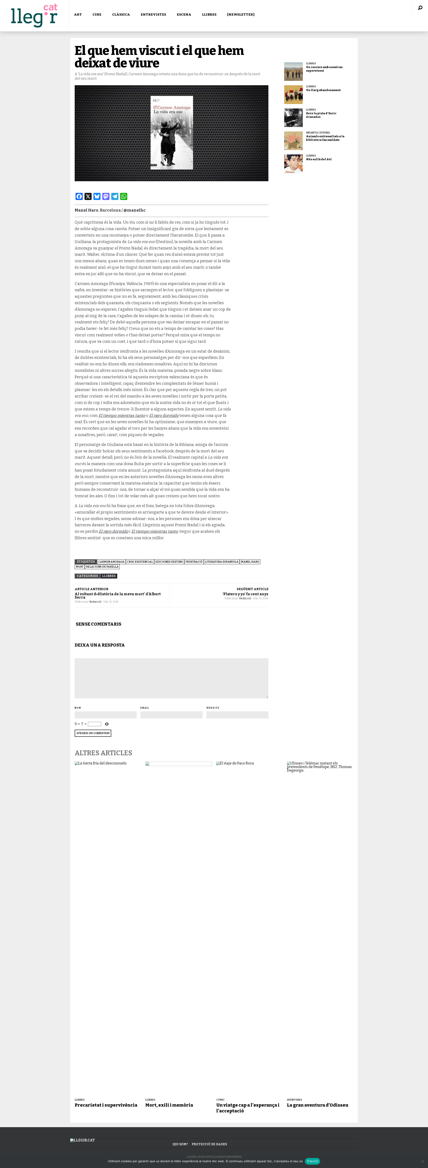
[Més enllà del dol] (293, 163)
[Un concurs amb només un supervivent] (293, 71)
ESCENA (184, 14)
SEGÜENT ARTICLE (252, 589)
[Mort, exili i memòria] (178, 929)
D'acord (312, 1161)
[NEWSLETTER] (241, 14)
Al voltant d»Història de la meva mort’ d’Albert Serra (118, 596)
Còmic (220, 1099)
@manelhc (134, 210)
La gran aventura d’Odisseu (317, 1105)
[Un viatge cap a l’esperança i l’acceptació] (249, 929)
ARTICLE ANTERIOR (91, 589)
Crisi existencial (140, 561)
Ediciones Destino (169, 561)
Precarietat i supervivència (106, 1105)
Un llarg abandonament (323, 90)
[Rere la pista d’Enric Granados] (293, 117)
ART (78, 14)
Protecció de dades (209, 1144)
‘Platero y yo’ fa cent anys (245, 594)
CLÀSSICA (121, 14)
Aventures (294, 1099)
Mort (80, 566)
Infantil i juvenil (318, 132)
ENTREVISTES (153, 14)
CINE (97, 14)
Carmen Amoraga (111, 561)
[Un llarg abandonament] (293, 94)
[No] (422, 1161)
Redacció (95, 601)
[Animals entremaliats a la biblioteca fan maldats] (293, 140)
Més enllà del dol (319, 159)
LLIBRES (209, 14)
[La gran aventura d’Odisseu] (320, 929)
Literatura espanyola (222, 561)
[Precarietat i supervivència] (108, 929)
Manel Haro (86, 210)
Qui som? (180, 1144)
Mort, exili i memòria (169, 1105)
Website (213, 708)
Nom (78, 708)
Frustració (194, 561)
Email (144, 708)
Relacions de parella (102, 566)
